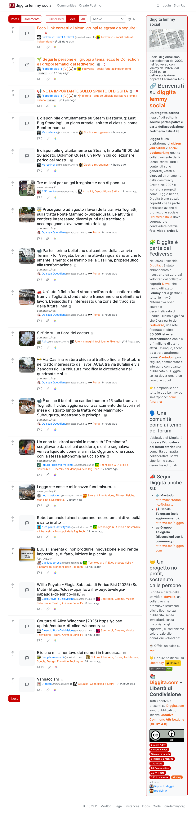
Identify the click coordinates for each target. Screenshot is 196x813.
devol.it (169, 597)
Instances (132, 806)
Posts (15, 19)
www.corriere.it (46, 491)
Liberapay (156, 663)
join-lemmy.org (174, 806)
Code (157, 806)
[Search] (158, 5)
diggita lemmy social (34, 5)
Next (14, 698)
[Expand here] (27, 214)
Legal (118, 806)
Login (167, 5)
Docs (146, 806)
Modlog (177, 777)
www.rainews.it (46, 187)
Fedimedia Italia (160, 217)
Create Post (87, 5)
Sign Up (179, 5)
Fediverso (156, 325)
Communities (66, 5)
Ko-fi (152, 650)
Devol (166, 284)
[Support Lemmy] (101, 5)
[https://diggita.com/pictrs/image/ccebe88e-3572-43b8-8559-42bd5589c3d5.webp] (27, 64)
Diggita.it (156, 265)
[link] (48, 47)
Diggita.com (164, 682)
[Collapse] (163, 25)
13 (42, 667)
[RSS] (133, 19)
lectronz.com (45, 558)
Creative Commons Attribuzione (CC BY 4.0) (166, 719)
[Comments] (27, 33)
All (83, 19)
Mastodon (166, 357)
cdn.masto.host (46, 228)
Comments (31, 19)
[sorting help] (129, 19)
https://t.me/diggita (170, 523)
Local (72, 19)
